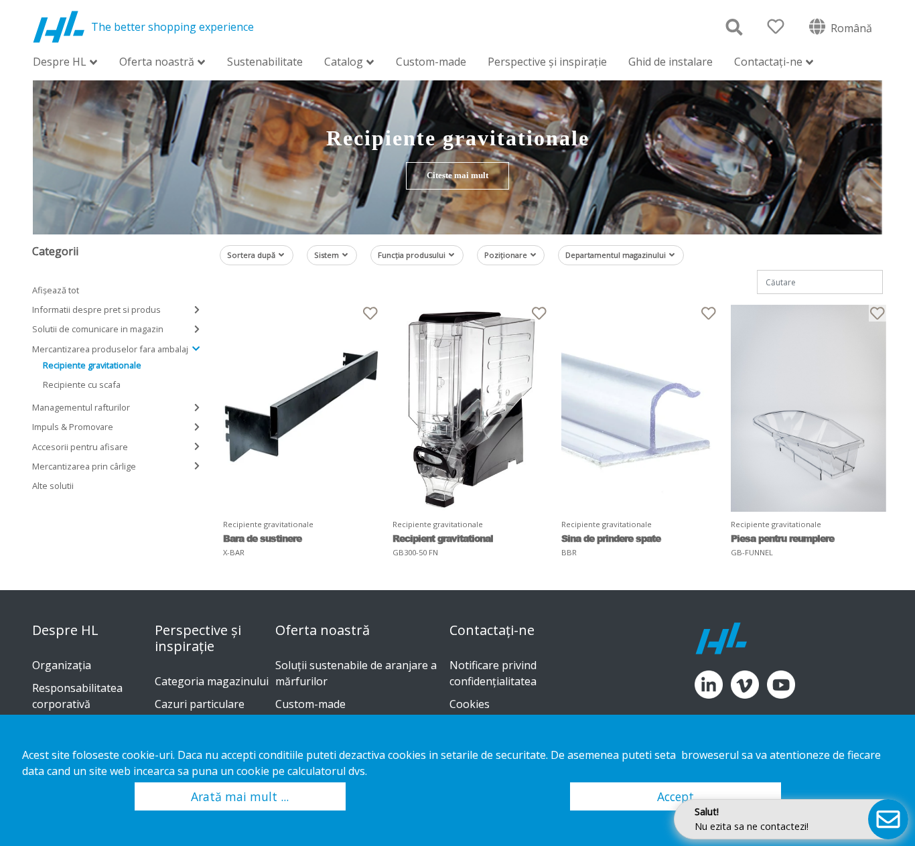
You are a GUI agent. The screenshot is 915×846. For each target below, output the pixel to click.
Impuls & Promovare (72, 427)
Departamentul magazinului (615, 255)
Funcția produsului (411, 255)
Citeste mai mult (457, 175)
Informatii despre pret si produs (96, 309)
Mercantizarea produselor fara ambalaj (110, 349)
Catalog (343, 62)
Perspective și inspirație (547, 61)
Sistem (326, 255)
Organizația (61, 665)
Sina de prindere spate (610, 538)
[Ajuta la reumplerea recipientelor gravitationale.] (809, 408)
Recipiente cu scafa (82, 384)
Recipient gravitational (443, 538)
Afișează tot (55, 290)
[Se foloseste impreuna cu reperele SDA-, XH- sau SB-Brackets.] (301, 408)
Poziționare (505, 255)
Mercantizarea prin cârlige (84, 466)
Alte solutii (53, 486)
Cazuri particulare (199, 704)
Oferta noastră (156, 62)
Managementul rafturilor (81, 407)
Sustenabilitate (265, 61)
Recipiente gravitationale (92, 365)
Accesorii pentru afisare (80, 447)
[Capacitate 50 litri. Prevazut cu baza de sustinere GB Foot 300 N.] (471, 408)
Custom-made (431, 61)
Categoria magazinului (212, 681)
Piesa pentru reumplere (782, 538)
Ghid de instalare (670, 61)
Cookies (469, 704)
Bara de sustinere (262, 538)
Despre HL (59, 62)
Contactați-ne (768, 62)
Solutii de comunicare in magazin (97, 329)
